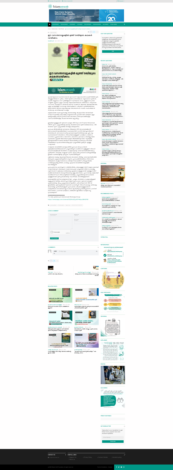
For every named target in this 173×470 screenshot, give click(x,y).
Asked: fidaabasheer (107, 84)
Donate (110, 467)
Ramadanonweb (97, 24)
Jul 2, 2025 (88, 327)
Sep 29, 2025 (115, 197)
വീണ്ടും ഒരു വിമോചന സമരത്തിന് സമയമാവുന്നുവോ (110, 186)
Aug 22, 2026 (112, 64)
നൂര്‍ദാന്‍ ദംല (68, 205)
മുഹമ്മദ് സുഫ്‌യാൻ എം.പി (108, 211)
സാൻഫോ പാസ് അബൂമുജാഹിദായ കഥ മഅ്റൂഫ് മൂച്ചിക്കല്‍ (111, 228)
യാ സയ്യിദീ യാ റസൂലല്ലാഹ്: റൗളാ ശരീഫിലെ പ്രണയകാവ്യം (111, 206)
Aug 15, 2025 (110, 183)
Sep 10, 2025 (116, 204)
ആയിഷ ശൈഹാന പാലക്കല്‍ (55, 327)
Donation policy (117, 457)
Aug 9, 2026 (120, 139)
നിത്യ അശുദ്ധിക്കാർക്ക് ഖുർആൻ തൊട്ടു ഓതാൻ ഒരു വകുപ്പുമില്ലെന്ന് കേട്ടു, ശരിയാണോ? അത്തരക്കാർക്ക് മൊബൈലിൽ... (112, 106)
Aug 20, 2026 (114, 93)
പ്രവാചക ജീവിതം (53, 205)
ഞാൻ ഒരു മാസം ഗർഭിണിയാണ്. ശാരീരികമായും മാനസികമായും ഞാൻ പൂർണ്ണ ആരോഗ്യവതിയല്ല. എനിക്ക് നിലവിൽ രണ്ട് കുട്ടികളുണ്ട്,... (112, 134)
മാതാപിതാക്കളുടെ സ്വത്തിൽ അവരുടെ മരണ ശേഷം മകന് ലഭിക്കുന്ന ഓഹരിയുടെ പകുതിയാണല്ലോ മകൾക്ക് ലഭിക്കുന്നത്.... (112, 143)
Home (49, 29)
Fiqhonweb (72, 24)
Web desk (50, 272)
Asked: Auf (104, 64)
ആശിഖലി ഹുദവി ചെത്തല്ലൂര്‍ (84, 272)
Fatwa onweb (113, 24)
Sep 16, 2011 (58, 272)
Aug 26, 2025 (120, 217)
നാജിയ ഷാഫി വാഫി (53, 350)
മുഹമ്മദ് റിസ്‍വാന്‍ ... (79, 327)
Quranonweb (55, 24)
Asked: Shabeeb (106, 102)
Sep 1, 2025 (119, 210)
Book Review (61, 28)
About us (72, 459)
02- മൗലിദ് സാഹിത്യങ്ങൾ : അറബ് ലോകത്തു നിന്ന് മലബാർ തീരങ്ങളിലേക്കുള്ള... (112, 221)
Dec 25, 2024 (67, 304)
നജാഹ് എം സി (77, 304)
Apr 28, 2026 (86, 304)
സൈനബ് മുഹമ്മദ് (106, 204)
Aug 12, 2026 (114, 129)
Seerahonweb (64, 24)
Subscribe (112, 441)
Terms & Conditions (102, 467)
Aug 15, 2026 (116, 119)
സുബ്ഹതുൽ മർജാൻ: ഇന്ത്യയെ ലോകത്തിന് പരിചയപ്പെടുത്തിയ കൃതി (86, 307)
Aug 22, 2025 (115, 225)
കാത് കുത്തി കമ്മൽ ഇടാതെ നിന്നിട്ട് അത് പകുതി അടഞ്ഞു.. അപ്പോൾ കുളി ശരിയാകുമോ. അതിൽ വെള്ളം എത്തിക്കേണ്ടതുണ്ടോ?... (112, 88)
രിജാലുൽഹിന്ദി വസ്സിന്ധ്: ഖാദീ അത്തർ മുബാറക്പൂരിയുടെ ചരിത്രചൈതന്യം (58, 329)
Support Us (73, 457)
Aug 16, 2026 (115, 101)
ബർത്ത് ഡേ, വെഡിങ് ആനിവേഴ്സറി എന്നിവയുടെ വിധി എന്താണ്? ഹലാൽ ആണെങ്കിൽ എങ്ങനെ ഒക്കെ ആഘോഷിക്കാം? (112, 124)
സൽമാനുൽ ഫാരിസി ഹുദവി (108, 217)
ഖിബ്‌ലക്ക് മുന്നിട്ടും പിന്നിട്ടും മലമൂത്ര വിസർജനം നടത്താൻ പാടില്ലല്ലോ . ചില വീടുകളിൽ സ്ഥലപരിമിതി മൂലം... (112, 79)
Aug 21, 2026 (117, 83)
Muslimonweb (87, 24)
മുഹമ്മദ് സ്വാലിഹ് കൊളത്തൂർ (55, 304)
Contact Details (103, 457)
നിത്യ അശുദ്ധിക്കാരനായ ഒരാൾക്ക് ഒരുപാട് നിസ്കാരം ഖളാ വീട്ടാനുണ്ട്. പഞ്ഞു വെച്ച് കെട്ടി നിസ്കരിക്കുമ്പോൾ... (112, 115)
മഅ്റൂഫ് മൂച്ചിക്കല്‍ (106, 197)
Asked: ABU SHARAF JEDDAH (109, 74)
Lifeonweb (79, 24)
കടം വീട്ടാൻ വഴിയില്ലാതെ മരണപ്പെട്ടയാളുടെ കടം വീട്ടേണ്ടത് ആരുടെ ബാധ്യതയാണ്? (111, 97)
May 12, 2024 (63, 349)
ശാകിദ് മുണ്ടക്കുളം (78, 350)
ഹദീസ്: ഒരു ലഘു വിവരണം (55, 274)
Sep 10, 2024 (96, 272)
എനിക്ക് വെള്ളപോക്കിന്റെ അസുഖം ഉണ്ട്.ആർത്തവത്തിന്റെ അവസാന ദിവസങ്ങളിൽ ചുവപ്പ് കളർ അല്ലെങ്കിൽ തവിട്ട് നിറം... (112, 153)
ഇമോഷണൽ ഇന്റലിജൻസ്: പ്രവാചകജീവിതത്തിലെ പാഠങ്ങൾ (111, 199)
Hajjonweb (105, 24)
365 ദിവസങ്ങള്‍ (61, 205)
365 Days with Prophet (77, 205)
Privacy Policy (88, 457)
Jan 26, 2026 (67, 327)
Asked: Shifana (105, 129)
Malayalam (121, 1)
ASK (113, 51)
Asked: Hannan (105, 93)
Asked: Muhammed (106, 120)
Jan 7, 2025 (87, 349)
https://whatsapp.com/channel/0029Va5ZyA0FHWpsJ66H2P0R (68, 199)
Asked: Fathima (105, 149)
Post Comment (54, 238)
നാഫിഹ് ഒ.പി (51, 40)
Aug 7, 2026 (114, 149)
